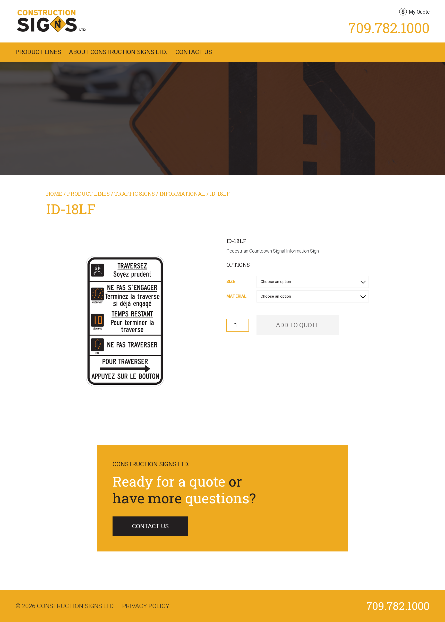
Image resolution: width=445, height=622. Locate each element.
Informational (182, 193)
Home (54, 193)
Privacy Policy (145, 606)
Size (230, 281)
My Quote (419, 12)
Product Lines (38, 52)
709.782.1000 (389, 27)
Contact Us (193, 52)
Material (236, 296)
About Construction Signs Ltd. (118, 52)
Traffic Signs (134, 193)
